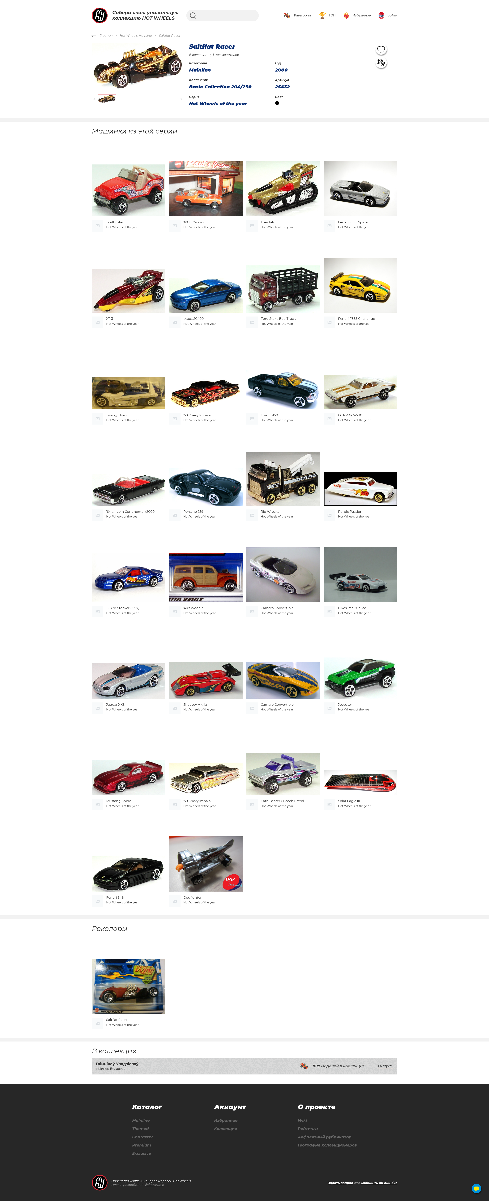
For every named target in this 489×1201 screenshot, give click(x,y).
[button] (94, 99)
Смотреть (385, 1066)
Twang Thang (117, 415)
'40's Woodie (193, 608)
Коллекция (225, 1129)
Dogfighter (192, 897)
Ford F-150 (269, 415)
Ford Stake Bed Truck (278, 319)
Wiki (302, 1120)
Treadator (269, 222)
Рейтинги (308, 1129)
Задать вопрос (340, 1183)
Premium (141, 1145)
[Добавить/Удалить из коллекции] (381, 62)
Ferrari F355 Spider (353, 222)
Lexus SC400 (193, 319)
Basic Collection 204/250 (220, 87)
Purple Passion (350, 511)
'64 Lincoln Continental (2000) (131, 511)
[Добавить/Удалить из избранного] (381, 49)
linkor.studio (154, 1185)
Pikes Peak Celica (352, 608)
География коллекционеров (327, 1145)
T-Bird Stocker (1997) (122, 608)
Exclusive (141, 1153)
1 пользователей (226, 55)
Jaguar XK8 (115, 704)
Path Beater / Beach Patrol (282, 801)
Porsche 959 (193, 511)
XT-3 (109, 319)
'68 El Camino (194, 222)
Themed (140, 1129)
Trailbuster (115, 222)
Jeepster (345, 704)
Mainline (141, 1120)
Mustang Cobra (118, 801)
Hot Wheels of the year (218, 103)
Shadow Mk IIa (195, 704)
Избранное (226, 1120)
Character (142, 1137)
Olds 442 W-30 (350, 415)
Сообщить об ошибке (379, 1183)
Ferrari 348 (115, 897)
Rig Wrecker (271, 511)
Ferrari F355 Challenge (356, 319)
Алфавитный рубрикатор (324, 1137)
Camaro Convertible (277, 608)
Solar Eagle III (349, 801)
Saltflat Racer (117, 1020)
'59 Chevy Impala (197, 415)
